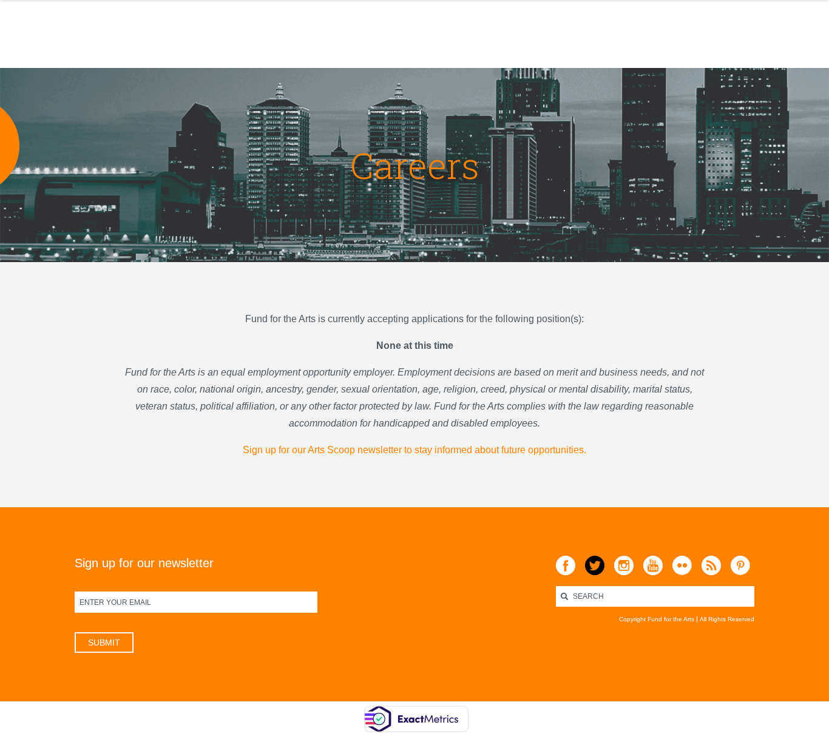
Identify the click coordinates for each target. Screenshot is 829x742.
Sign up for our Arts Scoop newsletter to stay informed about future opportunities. (414, 450)
